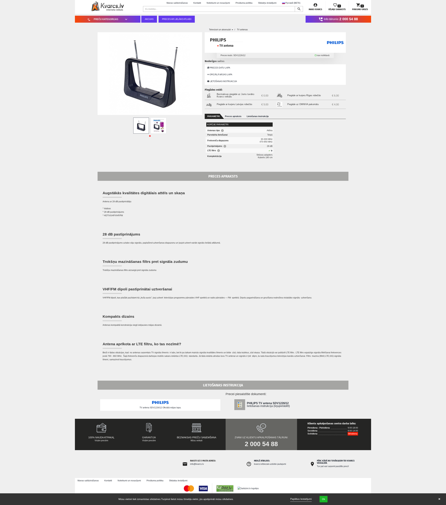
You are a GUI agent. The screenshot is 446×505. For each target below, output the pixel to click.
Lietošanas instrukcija (223, 81)
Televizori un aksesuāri (220, 29)
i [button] (222, 131)
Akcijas (149, 19)
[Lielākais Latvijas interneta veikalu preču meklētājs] (226, 488)
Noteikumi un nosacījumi (218, 3)
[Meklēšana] (299, 9)
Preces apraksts (233, 116)
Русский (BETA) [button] (292, 3)
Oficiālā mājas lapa (220, 74)
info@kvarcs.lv (197, 464)
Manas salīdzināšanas (177, 3)
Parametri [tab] (213, 116)
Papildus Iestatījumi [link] (301, 499)
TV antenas (242, 29)
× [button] (439, 499)
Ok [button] (323, 499)
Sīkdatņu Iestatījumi (267, 3)
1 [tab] (150, 136)
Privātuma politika (244, 3)
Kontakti (197, 3)
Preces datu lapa (219, 68)
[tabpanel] (141, 126)
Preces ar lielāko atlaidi (176, 19)
